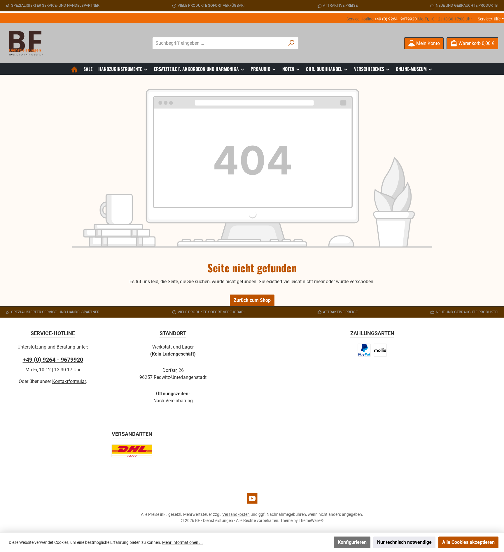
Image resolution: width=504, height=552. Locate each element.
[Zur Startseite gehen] (28, 43)
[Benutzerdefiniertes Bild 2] (380, 350)
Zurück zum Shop (252, 300)
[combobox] (219, 43)
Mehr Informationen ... (182, 542)
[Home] (74, 69)
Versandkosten (236, 514)
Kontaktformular (69, 381)
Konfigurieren (352, 542)
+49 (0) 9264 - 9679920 (395, 19)
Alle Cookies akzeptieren (468, 542)
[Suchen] (291, 43)
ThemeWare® (311, 520)
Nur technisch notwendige (404, 542)
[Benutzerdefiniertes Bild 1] (364, 350)
